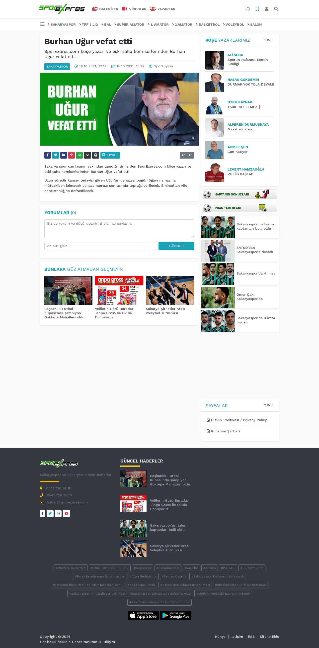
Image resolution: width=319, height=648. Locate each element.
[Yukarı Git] (306, 635)
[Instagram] (58, 513)
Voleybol (235, 24)
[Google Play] (175, 615)
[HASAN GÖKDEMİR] (216, 82)
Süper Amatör (130, 24)
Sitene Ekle (269, 637)
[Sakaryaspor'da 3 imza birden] (218, 321)
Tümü (268, 40)
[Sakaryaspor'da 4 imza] (218, 274)
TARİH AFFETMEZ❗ (245, 107)
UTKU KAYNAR (240, 102)
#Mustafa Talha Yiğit (70, 568)
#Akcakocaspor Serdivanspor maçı (240, 585)
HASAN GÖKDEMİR (243, 80)
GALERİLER (108, 9)
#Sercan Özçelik (174, 576)
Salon (256, 24)
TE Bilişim (106, 642)
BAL (107, 24)
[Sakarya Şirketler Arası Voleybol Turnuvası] (170, 291)
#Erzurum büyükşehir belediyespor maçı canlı (87, 585)
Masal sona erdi (241, 129)
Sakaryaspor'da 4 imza (256, 273)
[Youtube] (66, 513)
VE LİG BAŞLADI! (241, 174)
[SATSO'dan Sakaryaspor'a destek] (218, 251)
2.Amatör (183, 24)
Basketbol (209, 24)
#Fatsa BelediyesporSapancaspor (99, 576)
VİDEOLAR (137, 9)
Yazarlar (166, 9)
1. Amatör (160, 24)
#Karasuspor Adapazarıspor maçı (185, 585)
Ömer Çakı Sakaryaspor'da (250, 296)
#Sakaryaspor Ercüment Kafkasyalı (217, 576)
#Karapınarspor (168, 568)
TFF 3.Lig (90, 24)
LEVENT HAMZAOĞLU (246, 169)
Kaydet (111, 155)
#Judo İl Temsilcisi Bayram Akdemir (223, 593)
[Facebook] (42, 513)
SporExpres (163, 66)
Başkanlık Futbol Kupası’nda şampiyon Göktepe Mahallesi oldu (64, 313)
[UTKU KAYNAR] (216, 105)
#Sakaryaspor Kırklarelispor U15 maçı (97, 593)
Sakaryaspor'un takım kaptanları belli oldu (255, 226)
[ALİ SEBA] (216, 60)
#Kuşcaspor (142, 568)
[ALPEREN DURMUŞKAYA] (216, 127)
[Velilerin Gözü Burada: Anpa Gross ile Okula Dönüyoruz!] (119, 291)
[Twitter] (50, 513)
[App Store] (144, 615)
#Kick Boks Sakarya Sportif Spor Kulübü (159, 602)
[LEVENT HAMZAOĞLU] (216, 172)
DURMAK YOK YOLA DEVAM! (251, 84)
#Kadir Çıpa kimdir (141, 585)
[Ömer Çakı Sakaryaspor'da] (218, 297)
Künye (220, 637)
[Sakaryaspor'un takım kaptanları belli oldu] (218, 227)
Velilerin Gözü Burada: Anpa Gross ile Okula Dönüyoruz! (114, 313)
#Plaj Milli (228, 568)
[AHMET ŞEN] (216, 150)
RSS (251, 637)
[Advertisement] (240, 366)
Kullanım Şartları (225, 431)
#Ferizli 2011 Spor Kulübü (110, 568)
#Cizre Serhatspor (143, 576)
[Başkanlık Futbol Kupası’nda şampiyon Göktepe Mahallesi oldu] (68, 291)
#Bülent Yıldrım (251, 568)
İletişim (237, 637)
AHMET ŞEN (238, 147)
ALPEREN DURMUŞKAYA (248, 124)
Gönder (176, 246)
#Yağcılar (191, 568)
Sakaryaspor (63, 24)
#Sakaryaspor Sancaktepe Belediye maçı (160, 593)
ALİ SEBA (235, 55)
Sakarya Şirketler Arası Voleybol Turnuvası (165, 311)
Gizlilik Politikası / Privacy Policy (238, 420)
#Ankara (209, 568)
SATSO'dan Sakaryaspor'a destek (255, 250)
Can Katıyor (238, 152)
